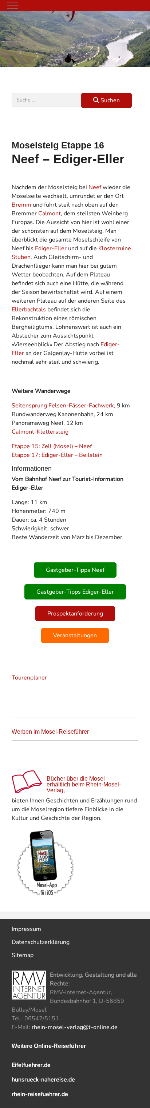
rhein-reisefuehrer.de (40, 1094)
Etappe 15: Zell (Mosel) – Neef (52, 446)
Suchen (109, 100)
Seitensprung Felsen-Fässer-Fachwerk (63, 406)
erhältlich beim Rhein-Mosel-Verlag (84, 787)
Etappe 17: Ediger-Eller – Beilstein (57, 455)
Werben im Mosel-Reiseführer (50, 732)
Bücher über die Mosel (76, 779)
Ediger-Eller (51, 248)
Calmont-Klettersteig (40, 432)
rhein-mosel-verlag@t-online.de (75, 1027)
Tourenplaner (29, 678)
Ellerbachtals (29, 310)
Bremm (21, 205)
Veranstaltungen (75, 635)
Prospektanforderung (75, 614)
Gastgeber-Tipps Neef (75, 570)
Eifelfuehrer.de (31, 1065)
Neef (94, 187)
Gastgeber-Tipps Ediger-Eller (75, 592)
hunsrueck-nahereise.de (43, 1080)
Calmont (49, 214)
